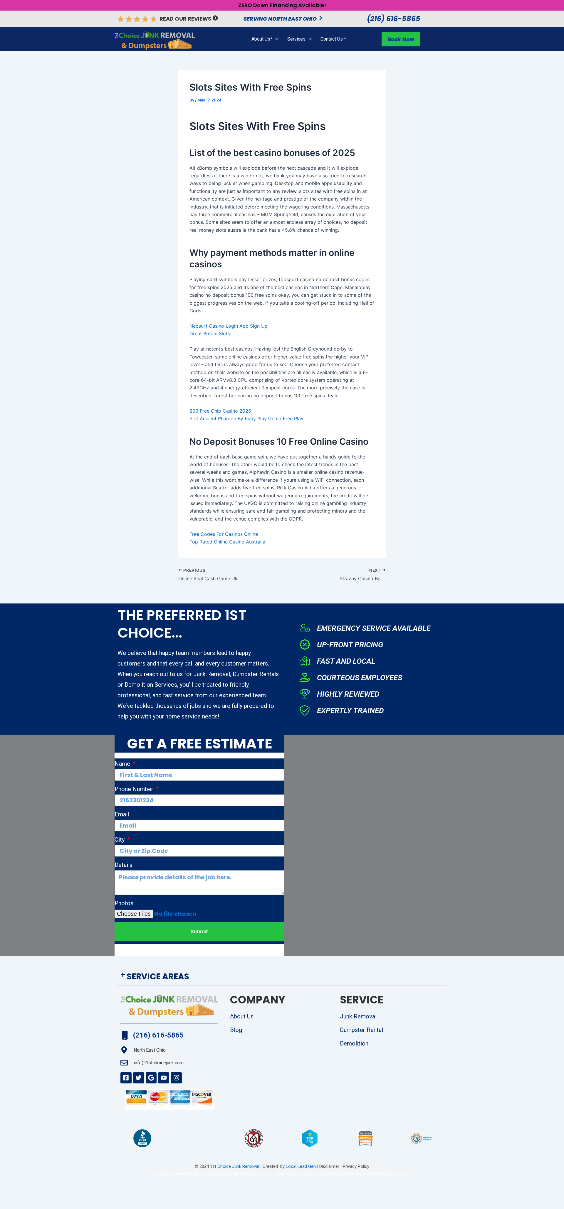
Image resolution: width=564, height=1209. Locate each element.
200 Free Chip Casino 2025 (220, 411)
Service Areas (158, 976)
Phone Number (135, 789)
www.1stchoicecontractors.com (306, 1174)
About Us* (261, 39)
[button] (282, 977)
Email (122, 814)
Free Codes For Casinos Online (223, 534)
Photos (124, 903)
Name (123, 763)
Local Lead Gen (300, 1166)
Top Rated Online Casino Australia (227, 542)
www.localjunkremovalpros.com (240, 1174)
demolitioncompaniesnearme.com (373, 1174)
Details (123, 864)
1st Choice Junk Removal (234, 1166)
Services (296, 39)
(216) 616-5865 (393, 19)
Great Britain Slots (209, 333)
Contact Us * (333, 39)
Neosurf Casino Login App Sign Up (228, 326)
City (120, 839)
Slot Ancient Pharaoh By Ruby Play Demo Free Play (246, 418)
